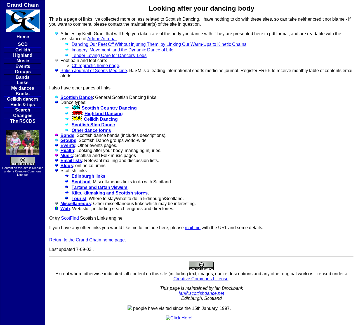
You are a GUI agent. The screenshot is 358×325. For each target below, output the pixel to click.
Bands (23, 77)
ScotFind (70, 218)
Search (22, 110)
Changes (22, 115)
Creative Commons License (201, 278)
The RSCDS (23, 121)
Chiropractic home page (95, 65)
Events (22, 66)
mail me (193, 227)
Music (23, 60)
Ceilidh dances (23, 99)
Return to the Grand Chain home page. (87, 240)
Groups (23, 71)
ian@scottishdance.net (201, 293)
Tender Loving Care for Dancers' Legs (109, 55)
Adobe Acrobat (102, 38)
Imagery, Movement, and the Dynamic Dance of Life (122, 50)
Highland (22, 55)
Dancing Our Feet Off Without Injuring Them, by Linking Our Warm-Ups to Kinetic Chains (159, 44)
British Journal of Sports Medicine (93, 70)
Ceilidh (22, 50)
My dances (22, 88)
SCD (23, 44)
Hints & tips (22, 104)
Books (23, 93)
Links (23, 82)
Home (23, 36)
